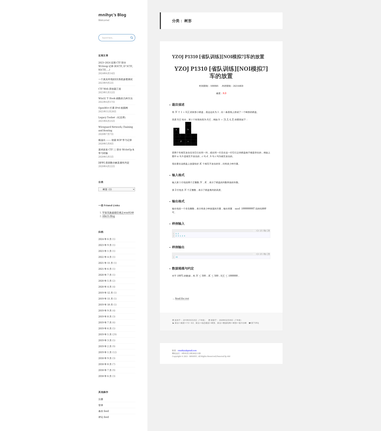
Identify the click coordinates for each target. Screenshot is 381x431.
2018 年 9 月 (105, 358)
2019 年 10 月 (105, 304)
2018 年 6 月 (105, 376)
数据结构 (227, 323)
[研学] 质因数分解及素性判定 (113, 162)
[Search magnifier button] (132, 38)
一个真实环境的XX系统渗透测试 (115, 79)
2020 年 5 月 (105, 280)
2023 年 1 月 (105, 251)
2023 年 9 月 (105, 245)
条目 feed (103, 411)
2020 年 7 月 (105, 274)
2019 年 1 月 (105, 352)
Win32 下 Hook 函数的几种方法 (115, 98)
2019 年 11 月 (105, 298)
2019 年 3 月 (105, 340)
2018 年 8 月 (105, 364)
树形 (213, 323)
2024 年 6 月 (105, 239)
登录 (100, 405)
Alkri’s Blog (108, 216)
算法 (177, 323)
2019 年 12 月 (105, 292)
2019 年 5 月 (105, 334)
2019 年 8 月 (105, 316)
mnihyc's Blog (112, 14)
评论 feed (103, 417)
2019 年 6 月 (105, 328)
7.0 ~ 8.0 (190, 323)
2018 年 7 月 (105, 370)
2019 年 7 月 (105, 322)
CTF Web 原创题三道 (109, 88)
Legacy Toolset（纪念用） (112, 117)
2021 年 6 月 (105, 268)
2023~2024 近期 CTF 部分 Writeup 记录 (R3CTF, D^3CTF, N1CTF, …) (115, 66)
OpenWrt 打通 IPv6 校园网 (113, 107)
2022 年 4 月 (105, 257)
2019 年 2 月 (105, 346)
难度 (183, 323)
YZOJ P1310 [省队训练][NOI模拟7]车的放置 (218, 56)
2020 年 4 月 (105, 286)
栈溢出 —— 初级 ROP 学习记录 (115, 140)
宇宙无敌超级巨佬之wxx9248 (118, 212)
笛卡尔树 (243, 323)
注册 (100, 399)
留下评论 (255, 323)
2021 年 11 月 (105, 262)
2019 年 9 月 (105, 310)
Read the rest (182, 298)
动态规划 (205, 323)
